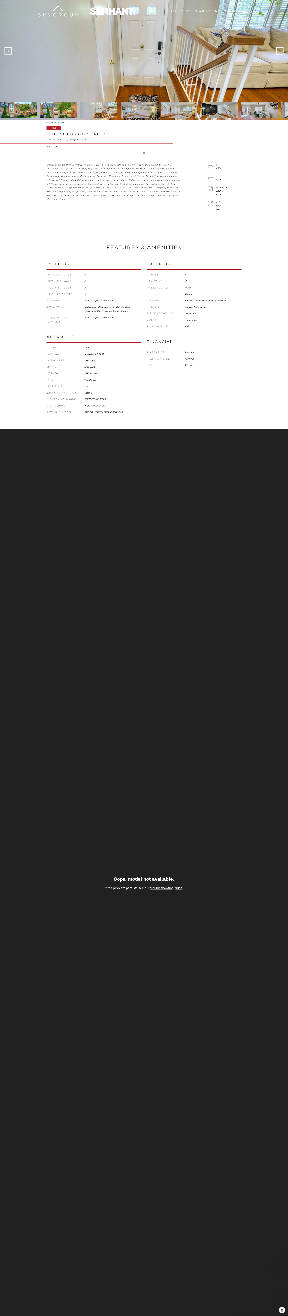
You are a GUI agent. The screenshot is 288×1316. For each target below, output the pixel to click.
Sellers (185, 11)
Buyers (171, 11)
